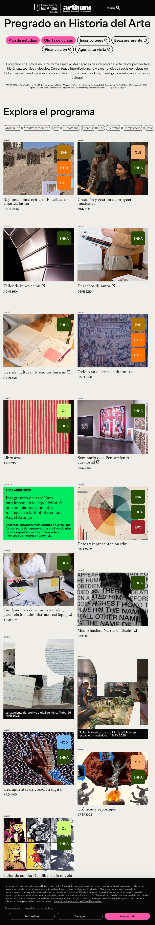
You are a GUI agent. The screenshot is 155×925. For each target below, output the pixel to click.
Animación (12, 128)
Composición (133, 128)
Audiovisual (70, 128)
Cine (100, 128)
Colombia (113, 128)
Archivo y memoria (36, 128)
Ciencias (88, 128)
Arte (56, 128)
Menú (111, 7)
